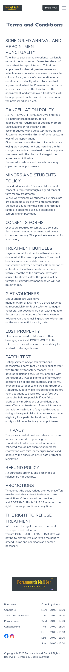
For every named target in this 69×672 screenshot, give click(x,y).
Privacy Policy (11, 621)
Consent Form (12, 626)
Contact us (10, 610)
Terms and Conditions (16, 615)
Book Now (10, 604)
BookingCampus (40, 657)
